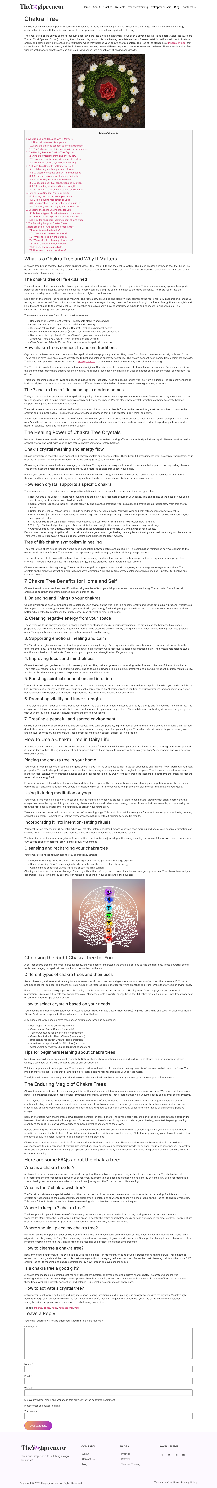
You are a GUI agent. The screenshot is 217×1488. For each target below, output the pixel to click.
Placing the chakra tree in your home (50, 196)
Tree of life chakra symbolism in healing (52, 162)
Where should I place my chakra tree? (51, 240)
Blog (177, 7)
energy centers (86, 361)
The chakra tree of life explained (48, 142)
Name (28, 1364)
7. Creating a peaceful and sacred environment (56, 189)
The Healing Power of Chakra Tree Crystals (50, 152)
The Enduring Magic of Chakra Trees (46, 223)
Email (28, 1376)
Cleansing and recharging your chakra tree (54, 206)
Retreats (120, 7)
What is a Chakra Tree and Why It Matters (49, 138)
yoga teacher (65, 1307)
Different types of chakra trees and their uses (55, 213)
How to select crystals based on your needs (54, 216)
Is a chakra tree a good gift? (46, 247)
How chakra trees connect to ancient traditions (56, 145)
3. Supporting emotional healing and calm (54, 176)
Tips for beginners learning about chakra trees (56, 219)
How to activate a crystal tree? (47, 250)
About (96, 7)
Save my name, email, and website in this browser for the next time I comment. (71, 1400)
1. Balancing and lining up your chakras (51, 169)
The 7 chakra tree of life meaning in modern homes (58, 149)
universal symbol (176, 42)
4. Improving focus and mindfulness (50, 179)
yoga (54, 1307)
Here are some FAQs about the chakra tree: (50, 226)
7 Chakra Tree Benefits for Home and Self (49, 166)
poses (47, 1307)
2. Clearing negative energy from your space (55, 172)
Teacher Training (138, 7)
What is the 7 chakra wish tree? (48, 233)
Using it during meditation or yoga (49, 199)
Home (86, 7)
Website (28, 1388)
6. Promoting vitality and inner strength (52, 186)
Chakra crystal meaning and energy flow (52, 155)
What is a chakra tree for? (44, 230)
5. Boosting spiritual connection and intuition (55, 182)
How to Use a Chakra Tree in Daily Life (47, 193)
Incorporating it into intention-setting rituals (55, 203)
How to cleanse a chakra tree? (47, 243)
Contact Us (189, 7)
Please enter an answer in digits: (42, 1405)
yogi (76, 1307)
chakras (38, 1307)
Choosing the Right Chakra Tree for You (48, 209)
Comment (30, 1326)
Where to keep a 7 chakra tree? (48, 236)
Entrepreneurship (161, 7)
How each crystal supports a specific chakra (55, 159)
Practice (107, 7)
